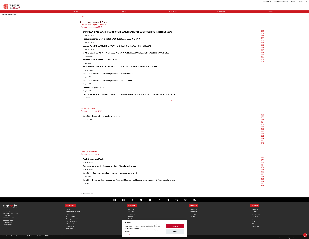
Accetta (175, 226)
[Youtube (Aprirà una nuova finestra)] (150, 200)
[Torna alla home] (12, 6)
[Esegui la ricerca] (287, 1)
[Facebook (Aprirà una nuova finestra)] (114, 200)
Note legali (29, 236)
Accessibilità (4, 236)
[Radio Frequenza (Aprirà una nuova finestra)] (194, 200)
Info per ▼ (266, 1)
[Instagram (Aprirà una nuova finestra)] (123, 200)
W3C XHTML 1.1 (40, 236)
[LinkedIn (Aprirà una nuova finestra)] (141, 200)
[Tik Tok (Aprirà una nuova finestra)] (159, 200)
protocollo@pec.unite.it (8, 218)
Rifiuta (175, 231)
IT (306, 1)
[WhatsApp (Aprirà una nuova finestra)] (176, 200)
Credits (34, 236)
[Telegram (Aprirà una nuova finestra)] (168, 200)
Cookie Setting (11, 236)
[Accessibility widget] (305, 235)
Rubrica (293, 1)
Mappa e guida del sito (21, 236)
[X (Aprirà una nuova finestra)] (132, 200)
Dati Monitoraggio (60, 236)
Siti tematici (53, 236)
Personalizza (128, 235)
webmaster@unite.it (8, 220)
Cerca (271, 1)
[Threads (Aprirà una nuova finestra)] (185, 200)
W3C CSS (47, 236)
